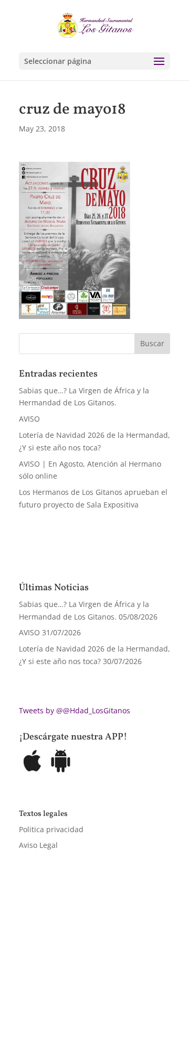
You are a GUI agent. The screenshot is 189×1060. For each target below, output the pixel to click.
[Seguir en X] (48, 1005)
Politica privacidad (51, 829)
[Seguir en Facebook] (27, 1005)
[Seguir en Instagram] (69, 1005)
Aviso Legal (38, 845)
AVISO (29, 419)
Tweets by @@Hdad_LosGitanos (74, 710)
